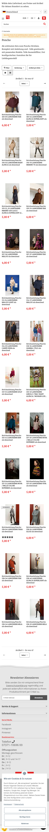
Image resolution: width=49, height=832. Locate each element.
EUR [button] (24, 18)
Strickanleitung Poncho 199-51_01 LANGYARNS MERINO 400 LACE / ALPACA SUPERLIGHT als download (12, 209)
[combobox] (22, 11)
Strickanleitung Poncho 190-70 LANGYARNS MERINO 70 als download (36, 162)
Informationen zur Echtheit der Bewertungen (20, 829)
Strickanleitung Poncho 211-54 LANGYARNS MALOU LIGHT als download (11, 301)
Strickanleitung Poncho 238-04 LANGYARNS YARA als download (12, 529)
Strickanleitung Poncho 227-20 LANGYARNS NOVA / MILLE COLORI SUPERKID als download (36, 438)
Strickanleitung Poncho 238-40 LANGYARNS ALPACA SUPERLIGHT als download (36, 579)
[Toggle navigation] (3, 17)
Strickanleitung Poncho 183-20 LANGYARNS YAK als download (11, 116)
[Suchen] (44, 24)
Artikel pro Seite (34, 68)
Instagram (7, 728)
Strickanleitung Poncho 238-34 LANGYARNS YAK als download (11, 578)
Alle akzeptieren (25, 810)
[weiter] (45, 83)
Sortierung (18, 68)
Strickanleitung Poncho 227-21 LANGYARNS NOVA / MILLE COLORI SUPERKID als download (12, 484)
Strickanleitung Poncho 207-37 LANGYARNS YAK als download (36, 254)
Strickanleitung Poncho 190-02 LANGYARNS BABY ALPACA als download (12, 162)
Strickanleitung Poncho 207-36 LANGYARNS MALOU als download (11, 254)
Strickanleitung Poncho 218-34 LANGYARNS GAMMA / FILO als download (36, 347)
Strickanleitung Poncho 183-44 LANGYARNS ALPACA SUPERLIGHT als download (36, 117)
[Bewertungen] (7, 537)
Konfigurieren (25, 817)
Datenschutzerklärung (16, 685)
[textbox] (21, 11)
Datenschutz (19, 804)
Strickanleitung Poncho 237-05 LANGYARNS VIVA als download (36, 483)
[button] (39, 18)
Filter (7, 68)
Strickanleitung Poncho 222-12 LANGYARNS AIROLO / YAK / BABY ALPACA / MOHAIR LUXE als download (36, 392)
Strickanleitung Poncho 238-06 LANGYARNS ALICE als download (36, 529)
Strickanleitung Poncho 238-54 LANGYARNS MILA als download (12, 624)
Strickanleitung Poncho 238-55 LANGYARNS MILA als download (36, 624)
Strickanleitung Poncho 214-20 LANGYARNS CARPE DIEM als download (11, 347)
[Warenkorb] (44, 18)
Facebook (6, 724)
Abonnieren (39, 698)
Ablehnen (25, 823)
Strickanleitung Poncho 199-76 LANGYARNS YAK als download (36, 208)
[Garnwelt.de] (8, 17)
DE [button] (32, 18)
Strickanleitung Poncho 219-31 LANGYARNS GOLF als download (12, 391)
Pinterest (6, 732)
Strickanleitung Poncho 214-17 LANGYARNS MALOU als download (36, 300)
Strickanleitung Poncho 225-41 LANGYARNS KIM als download (11, 437)
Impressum (8, 804)
